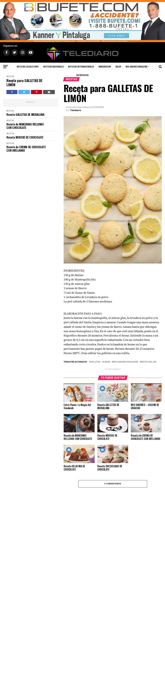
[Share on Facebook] (11, 92)
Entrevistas (82, 75)
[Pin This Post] (36, 92)
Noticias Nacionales (53, 66)
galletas (95, 362)
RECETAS (10, 76)
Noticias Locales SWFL (28, 66)
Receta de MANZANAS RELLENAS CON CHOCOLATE (25, 126)
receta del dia (148, 362)
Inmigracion (104, 66)
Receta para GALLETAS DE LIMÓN (24, 82)
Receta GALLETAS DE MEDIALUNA (25, 114)
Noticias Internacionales (81, 66)
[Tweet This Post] (24, 92)
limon (106, 362)
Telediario (75, 110)
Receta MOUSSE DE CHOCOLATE (24, 137)
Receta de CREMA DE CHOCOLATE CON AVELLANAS (26, 148)
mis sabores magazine (125, 362)
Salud (118, 66)
